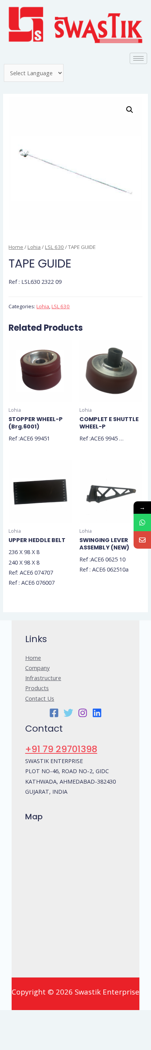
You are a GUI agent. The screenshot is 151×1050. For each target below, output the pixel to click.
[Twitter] (68, 713)
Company (37, 668)
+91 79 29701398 (61, 749)
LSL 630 (54, 247)
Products (37, 688)
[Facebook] (54, 713)
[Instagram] (83, 713)
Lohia (34, 247)
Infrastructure (43, 678)
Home (16, 247)
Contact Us (39, 698)
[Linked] (97, 713)
